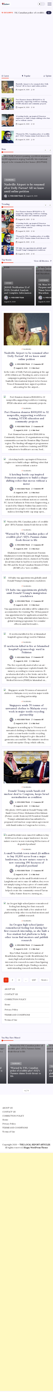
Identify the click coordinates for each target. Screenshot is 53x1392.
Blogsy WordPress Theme (36, 1147)
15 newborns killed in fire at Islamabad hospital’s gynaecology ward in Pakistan (31, 253)
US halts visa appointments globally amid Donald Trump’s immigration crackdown (31, 241)
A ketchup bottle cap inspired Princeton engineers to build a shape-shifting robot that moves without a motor (33, 118)
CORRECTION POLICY (15, 999)
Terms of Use (11, 1020)
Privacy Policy (11, 1009)
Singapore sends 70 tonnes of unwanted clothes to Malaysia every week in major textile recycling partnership (26, 710)
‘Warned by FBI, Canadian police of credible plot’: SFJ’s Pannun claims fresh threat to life (33, 135)
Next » (44, 980)
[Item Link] (8, 87)
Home (7, 1004)
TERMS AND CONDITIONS (17, 1015)
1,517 (34, 980)
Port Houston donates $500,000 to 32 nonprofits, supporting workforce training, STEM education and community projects (31, 102)
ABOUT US (10, 989)
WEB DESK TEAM (16, 196)
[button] (41, 4)
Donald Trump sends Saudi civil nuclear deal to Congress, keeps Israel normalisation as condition (26, 794)
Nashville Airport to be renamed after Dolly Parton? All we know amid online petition (32, 85)
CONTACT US (11, 994)
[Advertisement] (26, 44)
